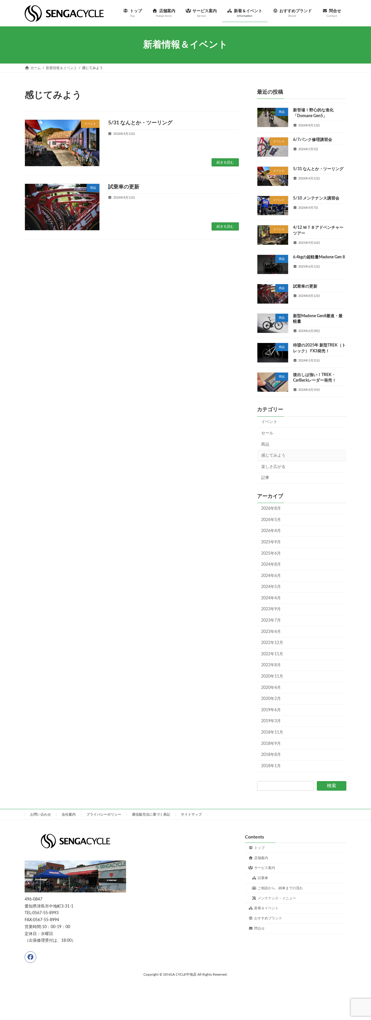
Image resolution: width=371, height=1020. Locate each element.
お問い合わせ (40, 814)
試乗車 (263, 878)
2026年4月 (271, 531)
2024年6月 (271, 576)
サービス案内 (264, 868)
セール (267, 433)
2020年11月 (272, 676)
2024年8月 (271, 564)
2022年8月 (271, 665)
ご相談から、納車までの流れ (280, 888)
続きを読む (225, 162)
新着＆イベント (266, 908)
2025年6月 (271, 553)
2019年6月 (271, 710)
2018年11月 (272, 732)
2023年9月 (271, 609)
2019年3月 (271, 721)
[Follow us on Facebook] (30, 957)
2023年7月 (271, 620)
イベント (269, 422)
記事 (265, 478)
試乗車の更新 (123, 187)
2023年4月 (271, 631)
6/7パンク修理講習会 (312, 139)
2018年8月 (271, 755)
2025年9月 (271, 542)
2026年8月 (271, 509)
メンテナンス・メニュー (277, 898)
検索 (331, 785)
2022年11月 (272, 654)
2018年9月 (271, 743)
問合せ (259, 928)
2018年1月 (271, 766)
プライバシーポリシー (103, 814)
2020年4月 (271, 687)
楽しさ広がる (273, 467)
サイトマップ (191, 814)
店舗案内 (261, 858)
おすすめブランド (268, 918)
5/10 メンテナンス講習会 (316, 198)
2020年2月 (271, 699)
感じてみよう (273, 455)
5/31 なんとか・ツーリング (140, 123)
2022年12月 (272, 643)
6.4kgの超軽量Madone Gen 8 (319, 257)
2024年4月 (271, 598)
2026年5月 (271, 520)
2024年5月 (271, 587)
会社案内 (69, 814)
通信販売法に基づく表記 (151, 814)
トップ (259, 848)
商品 (265, 444)
